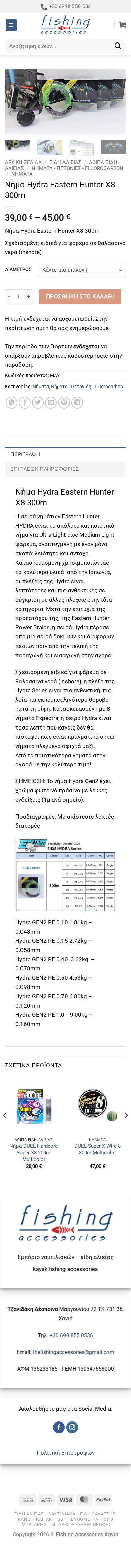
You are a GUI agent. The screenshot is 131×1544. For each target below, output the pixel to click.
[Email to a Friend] (51, 403)
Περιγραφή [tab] (25, 454)
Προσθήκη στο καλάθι (80, 296)
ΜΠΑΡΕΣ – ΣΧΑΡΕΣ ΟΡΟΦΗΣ (81, 1524)
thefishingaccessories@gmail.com (73, 1352)
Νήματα (22, 174)
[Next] (115, 102)
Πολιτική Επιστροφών (66, 1452)
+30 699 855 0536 (71, 1335)
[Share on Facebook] (25, 403)
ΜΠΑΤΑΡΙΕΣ (34, 1524)
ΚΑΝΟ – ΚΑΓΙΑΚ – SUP (42, 1519)
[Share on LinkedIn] (77, 403)
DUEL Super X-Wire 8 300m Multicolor (97, 1149)
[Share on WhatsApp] (12, 403)
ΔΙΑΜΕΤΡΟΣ (18, 269)
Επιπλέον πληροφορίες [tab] (44, 469)
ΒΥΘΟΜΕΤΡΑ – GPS (92, 1519)
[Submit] (118, 46)
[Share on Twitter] (38, 403)
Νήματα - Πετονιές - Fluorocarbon (77, 168)
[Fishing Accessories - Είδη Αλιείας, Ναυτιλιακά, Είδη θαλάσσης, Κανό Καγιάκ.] (65, 25)
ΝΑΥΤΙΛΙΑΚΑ (61, 1513)
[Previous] (16, 102)
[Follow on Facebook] (59, 1427)
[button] (11, 25)
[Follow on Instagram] (72, 1427)
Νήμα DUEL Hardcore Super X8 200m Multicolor (33, 1152)
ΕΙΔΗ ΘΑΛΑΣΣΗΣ (97, 1513)
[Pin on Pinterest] (64, 403)
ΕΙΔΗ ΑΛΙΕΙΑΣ (65, 162)
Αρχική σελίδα (23, 162)
